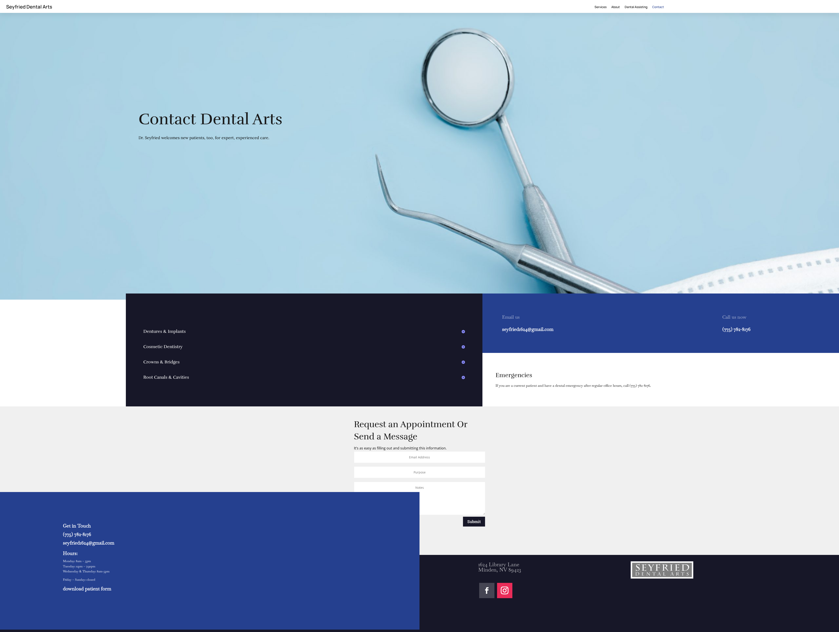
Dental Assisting (636, 7)
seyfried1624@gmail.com (527, 329)
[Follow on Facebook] (486, 590)
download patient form (87, 588)
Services (601, 7)
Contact (658, 7)
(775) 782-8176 (736, 329)
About (615, 7)
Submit (474, 521)
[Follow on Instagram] (504, 590)
